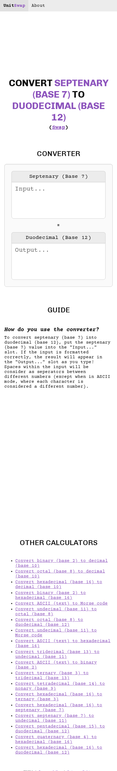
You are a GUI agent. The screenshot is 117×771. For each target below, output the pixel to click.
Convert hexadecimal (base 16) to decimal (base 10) (58, 584)
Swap (58, 127)
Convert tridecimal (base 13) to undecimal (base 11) (57, 654)
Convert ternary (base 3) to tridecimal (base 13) (52, 675)
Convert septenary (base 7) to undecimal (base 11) (54, 718)
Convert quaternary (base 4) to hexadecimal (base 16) (56, 739)
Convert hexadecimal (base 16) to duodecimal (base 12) (58, 750)
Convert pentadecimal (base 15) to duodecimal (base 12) (60, 729)
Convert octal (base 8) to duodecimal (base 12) (49, 622)
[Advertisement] (58, 459)
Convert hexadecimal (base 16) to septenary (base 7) (58, 708)
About (38, 5)
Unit (14, 5)
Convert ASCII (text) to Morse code (61, 603)
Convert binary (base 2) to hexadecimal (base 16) (50, 595)
